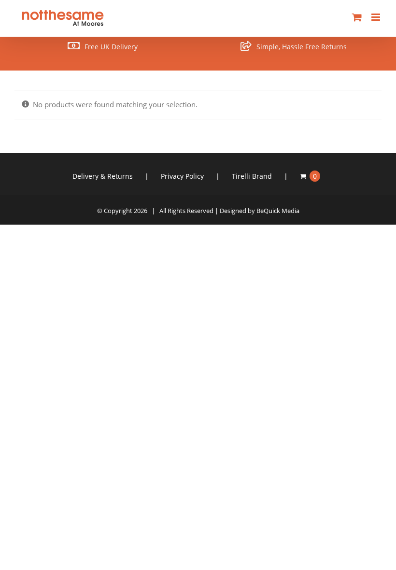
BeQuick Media (277, 210)
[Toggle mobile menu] (376, 17)
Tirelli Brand (252, 176)
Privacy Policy (182, 176)
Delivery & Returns (102, 176)
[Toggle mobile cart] (357, 17)
